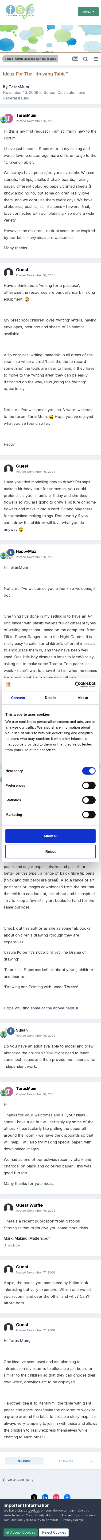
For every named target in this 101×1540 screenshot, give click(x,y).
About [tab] (83, 697)
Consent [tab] (18, 697)
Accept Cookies (22, 1532)
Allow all (50, 836)
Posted (35, 121)
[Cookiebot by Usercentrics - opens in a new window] (75, 685)
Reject (50, 851)
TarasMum (19, 86)
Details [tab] (50, 697)
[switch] (89, 785)
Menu (87, 11)
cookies (34, 1510)
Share (25, 1461)
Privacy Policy (72, 1520)
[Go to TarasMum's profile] (8, 118)
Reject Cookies (53, 1532)
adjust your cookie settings (59, 1515)
